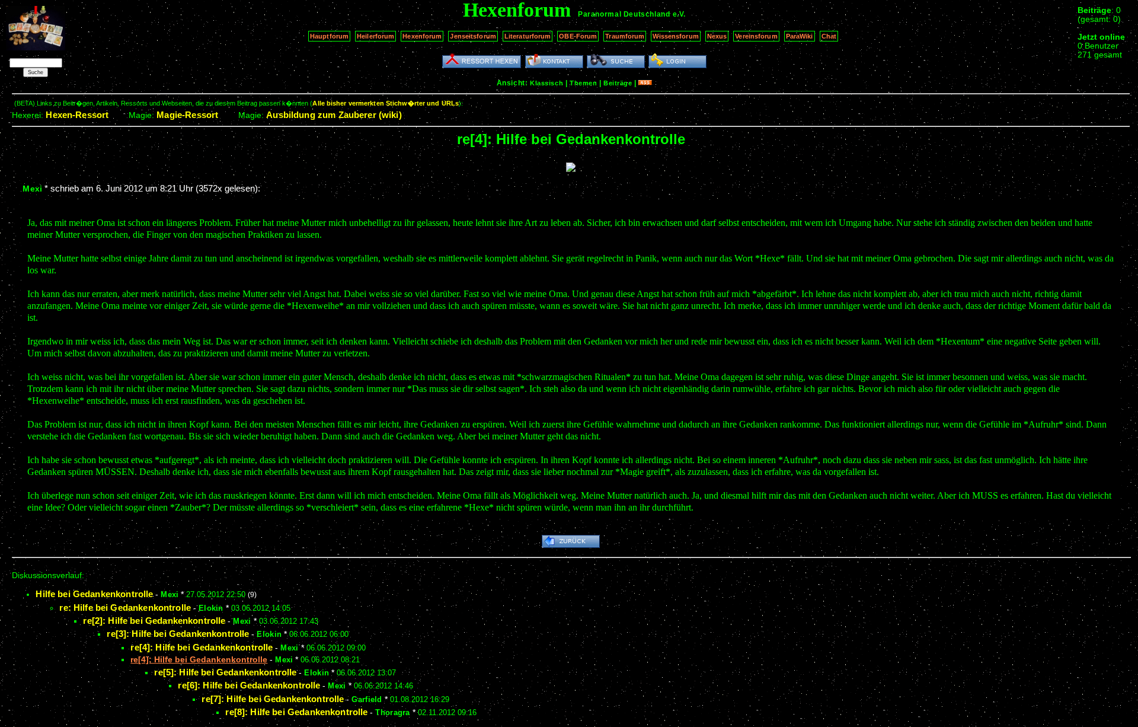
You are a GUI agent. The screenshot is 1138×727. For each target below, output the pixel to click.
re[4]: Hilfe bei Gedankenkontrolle (201, 647)
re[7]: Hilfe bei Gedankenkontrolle (273, 699)
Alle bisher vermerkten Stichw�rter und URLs (385, 103)
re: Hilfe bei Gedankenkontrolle (125, 607)
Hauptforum (329, 36)
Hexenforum (422, 36)
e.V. (679, 14)
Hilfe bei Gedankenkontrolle (94, 594)
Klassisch (546, 83)
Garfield (366, 699)
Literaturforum (527, 36)
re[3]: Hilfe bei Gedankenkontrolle (178, 634)
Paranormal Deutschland (624, 14)
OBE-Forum (578, 36)
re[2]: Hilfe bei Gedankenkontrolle (154, 621)
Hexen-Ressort (77, 115)
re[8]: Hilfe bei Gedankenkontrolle (296, 712)
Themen (583, 83)
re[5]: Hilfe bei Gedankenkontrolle (225, 672)
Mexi (32, 188)
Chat (828, 36)
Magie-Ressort (187, 115)
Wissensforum (675, 36)
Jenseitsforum (473, 36)
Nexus (717, 36)
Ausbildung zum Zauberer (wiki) (334, 115)
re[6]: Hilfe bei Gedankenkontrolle (249, 685)
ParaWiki (799, 36)
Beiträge (617, 83)
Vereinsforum (756, 36)
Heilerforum (375, 36)
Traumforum (624, 36)
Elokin (211, 608)
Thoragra (392, 712)
